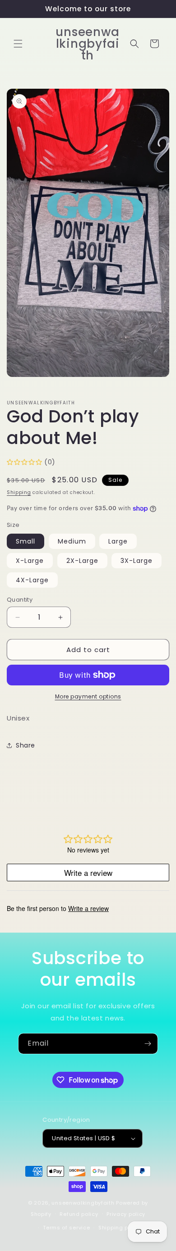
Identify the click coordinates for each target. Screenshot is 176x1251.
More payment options (88, 696)
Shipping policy (120, 1227)
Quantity (19, 599)
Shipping (19, 492)
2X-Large (82, 560)
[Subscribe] (147, 1043)
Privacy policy (126, 1214)
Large (118, 541)
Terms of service (66, 1227)
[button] (18, 44)
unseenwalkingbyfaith (82, 1202)
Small (25, 541)
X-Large (30, 560)
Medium (72, 541)
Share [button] (25, 745)
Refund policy (79, 1214)
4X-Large (32, 580)
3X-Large (136, 560)
